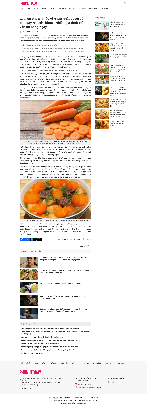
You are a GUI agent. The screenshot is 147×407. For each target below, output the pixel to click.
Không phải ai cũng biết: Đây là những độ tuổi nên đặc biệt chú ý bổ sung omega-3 (50, 340)
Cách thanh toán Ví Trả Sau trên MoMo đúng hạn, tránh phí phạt (118, 24)
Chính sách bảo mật (80, 403)
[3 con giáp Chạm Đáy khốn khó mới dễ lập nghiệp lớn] (102, 124)
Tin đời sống (119, 363)
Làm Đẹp (52, 8)
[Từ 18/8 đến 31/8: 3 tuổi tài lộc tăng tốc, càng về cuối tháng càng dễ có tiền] (102, 103)
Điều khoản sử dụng (67, 403)
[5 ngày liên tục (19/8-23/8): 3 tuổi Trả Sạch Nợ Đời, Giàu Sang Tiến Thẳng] (102, 47)
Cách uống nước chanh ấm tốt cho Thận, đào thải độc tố (61, 283)
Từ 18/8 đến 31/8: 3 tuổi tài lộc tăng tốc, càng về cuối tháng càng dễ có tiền (118, 103)
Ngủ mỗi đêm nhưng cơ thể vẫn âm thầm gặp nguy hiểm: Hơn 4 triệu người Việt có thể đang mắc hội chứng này (64, 310)
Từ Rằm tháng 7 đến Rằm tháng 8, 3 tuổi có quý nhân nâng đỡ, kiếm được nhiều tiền (118, 69)
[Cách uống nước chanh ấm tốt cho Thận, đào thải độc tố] (29, 287)
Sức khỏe (62, 8)
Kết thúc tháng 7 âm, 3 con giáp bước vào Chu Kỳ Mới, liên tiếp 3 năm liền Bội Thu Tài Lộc (118, 114)
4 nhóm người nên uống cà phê (32, 353)
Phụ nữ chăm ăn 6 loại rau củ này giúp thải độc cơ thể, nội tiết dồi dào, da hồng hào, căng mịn (52, 48)
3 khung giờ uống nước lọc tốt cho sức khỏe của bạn (40, 343)
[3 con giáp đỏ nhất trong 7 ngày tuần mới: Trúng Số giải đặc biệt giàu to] (102, 79)
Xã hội (28, 8)
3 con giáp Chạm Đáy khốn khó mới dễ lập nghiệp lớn (117, 123)
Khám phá (104, 8)
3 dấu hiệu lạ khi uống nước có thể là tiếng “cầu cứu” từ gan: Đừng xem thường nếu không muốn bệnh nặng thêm (63, 259)
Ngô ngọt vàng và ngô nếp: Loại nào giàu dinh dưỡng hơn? (42, 337)
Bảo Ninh (88, 246)
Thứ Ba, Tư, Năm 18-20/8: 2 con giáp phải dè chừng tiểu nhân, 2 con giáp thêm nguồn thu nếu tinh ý (118, 91)
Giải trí (71, 8)
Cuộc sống (93, 8)
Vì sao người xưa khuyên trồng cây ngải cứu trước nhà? (118, 57)
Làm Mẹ (43, 8)
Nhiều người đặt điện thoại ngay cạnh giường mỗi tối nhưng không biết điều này (63, 297)
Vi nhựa (30, 251)
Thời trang (82, 8)
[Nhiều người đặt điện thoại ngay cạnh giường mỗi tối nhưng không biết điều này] (29, 300)
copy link (88, 239)
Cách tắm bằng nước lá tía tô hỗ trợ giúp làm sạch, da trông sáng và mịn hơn (48, 350)
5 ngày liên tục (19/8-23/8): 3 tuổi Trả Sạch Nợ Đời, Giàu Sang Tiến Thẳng (118, 47)
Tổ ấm (35, 8)
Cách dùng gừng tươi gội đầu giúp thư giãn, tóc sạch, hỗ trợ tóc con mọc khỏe (49, 347)
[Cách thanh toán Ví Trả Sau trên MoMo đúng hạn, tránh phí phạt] (102, 25)
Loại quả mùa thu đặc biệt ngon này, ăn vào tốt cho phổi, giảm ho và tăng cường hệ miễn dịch (52, 51)
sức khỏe (38, 251)
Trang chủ (23, 14)
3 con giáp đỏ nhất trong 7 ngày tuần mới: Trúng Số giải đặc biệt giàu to (118, 78)
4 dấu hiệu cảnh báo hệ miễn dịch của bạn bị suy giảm (39, 45)
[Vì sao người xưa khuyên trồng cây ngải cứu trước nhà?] (102, 58)
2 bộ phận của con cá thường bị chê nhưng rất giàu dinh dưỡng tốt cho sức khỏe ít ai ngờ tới (64, 272)
